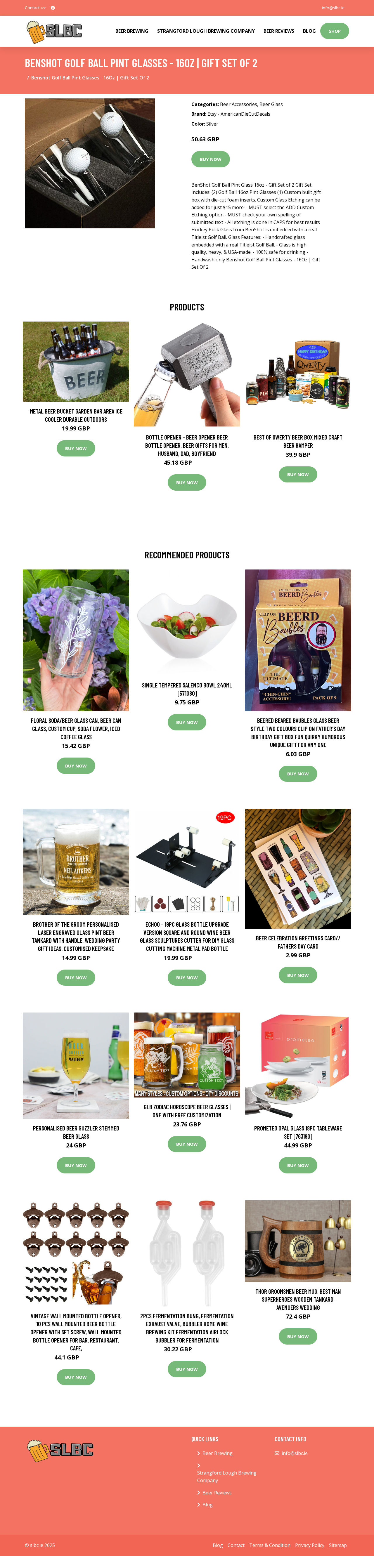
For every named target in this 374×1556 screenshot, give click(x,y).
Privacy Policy (309, 1545)
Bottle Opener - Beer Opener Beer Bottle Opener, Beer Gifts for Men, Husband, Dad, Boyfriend (187, 445)
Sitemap (338, 1545)
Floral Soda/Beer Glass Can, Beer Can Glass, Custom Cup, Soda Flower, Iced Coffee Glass (76, 728)
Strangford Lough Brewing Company (206, 31)
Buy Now (210, 159)
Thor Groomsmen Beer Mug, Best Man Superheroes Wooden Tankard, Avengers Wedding (298, 1299)
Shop (335, 31)
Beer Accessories (238, 104)
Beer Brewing (131, 31)
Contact (236, 1545)
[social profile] (53, 7)
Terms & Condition (269, 1545)
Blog (309, 31)
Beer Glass (271, 104)
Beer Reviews (279, 31)
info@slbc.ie (333, 8)
